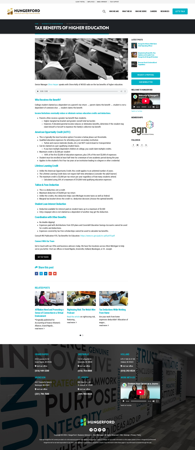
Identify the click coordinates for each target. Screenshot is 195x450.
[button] (104, 11)
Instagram (142, 145)
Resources (165, 11)
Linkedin (146, 145)
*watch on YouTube (136, 111)
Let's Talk (180, 11)
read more (39, 329)
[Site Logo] (23, 11)
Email (54, 273)
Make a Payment (102, 2)
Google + (50, 273)
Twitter (41, 273)
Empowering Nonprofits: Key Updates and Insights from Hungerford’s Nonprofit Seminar (148, 55)
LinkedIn (45, 273)
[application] (145, 101)
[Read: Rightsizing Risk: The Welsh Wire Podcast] (81, 298)
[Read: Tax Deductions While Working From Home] (113, 298)
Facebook (36, 273)
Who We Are (114, 11)
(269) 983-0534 (85, 394)
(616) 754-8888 (85, 370)
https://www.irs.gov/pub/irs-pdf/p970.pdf (97, 236)
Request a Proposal (145, 75)
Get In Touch (43, 257)
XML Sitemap (124, 435)
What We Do (127, 11)
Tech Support (114, 2)
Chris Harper (53, 84)
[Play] (134, 107)
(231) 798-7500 (42, 394)
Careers (153, 11)
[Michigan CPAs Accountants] (142, 128)
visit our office (41, 366)
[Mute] (153, 107)
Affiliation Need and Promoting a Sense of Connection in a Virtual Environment (49, 312)
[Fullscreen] (157, 107)
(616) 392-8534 (128, 370)
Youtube (137, 145)
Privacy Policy (136, 435)
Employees (91, 2)
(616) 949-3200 (42, 370)
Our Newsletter (145, 82)
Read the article (73, 316)
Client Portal (80, 2)
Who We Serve (140, 11)
